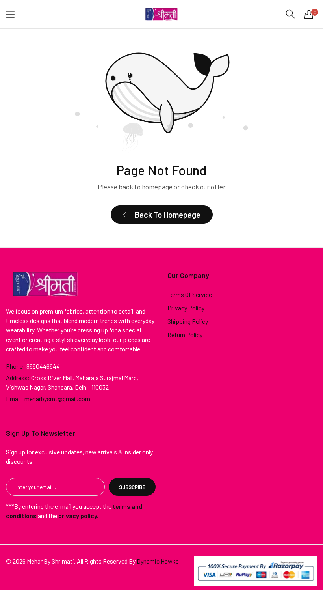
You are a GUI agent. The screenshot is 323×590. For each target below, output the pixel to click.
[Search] (290, 14)
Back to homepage (167, 214)
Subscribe (132, 487)
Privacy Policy (185, 308)
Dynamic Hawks (158, 561)
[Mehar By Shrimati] (161, 14)
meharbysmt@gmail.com (48, 398)
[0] (308, 14)
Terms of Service (189, 294)
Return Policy (184, 334)
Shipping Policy (187, 321)
